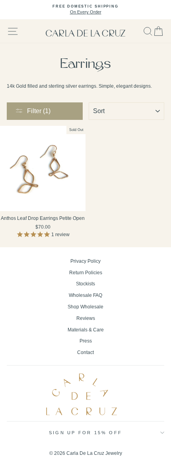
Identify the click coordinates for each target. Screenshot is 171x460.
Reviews (85, 318)
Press (86, 341)
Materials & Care (86, 330)
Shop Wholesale (85, 307)
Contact (85, 352)
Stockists (85, 284)
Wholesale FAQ (85, 295)
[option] (85, 9)
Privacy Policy (85, 261)
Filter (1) (39, 111)
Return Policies (85, 272)
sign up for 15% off (85, 432)
